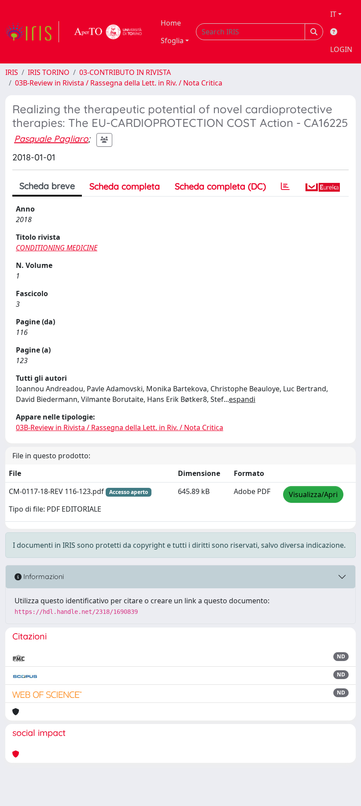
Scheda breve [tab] (47, 185)
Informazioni (43, 576)
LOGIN (341, 49)
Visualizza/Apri (313, 494)
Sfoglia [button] (172, 40)
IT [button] (333, 14)
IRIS (11, 72)
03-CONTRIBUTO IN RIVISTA (125, 72)
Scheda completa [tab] (124, 186)
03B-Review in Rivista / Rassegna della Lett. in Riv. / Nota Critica (118, 83)
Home (171, 23)
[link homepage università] (108, 31)
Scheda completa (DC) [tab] (220, 186)
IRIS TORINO (49, 72)
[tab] (285, 186)
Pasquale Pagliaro (51, 138)
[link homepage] (32, 31)
